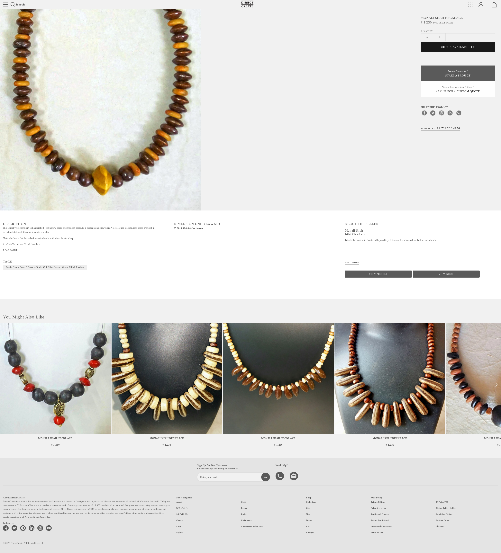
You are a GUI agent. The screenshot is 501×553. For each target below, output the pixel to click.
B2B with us (182, 508)
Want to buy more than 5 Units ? (458, 89)
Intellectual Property (380, 514)
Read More (10, 250)
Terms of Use (377, 532)
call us (280, 475)
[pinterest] (441, 112)
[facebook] (424, 112)
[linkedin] (450, 112)
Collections (311, 502)
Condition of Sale (444, 514)
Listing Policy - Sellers (446, 508)
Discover (245, 508)
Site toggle (5, 4)
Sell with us (182, 514)
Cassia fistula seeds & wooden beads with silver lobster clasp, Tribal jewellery (45, 267)
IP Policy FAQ (442, 502)
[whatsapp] (458, 112)
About (179, 502)
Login (179, 526)
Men (308, 514)
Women (309, 520)
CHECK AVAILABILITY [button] (458, 47)
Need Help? (440, 128)
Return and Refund (380, 520)
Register (179, 532)
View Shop (446, 274)
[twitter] (432, 112)
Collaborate (246, 520)
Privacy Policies (378, 502)
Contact (179, 520)
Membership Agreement (381, 526)
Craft (243, 502)
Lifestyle (310, 532)
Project (244, 514)
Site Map (440, 526)
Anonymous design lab (251, 526)
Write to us (294, 475)
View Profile (378, 274)
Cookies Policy (442, 520)
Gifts (308, 508)
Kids (308, 526)
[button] (496, 384)
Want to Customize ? (457, 73)
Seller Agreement (378, 508)
